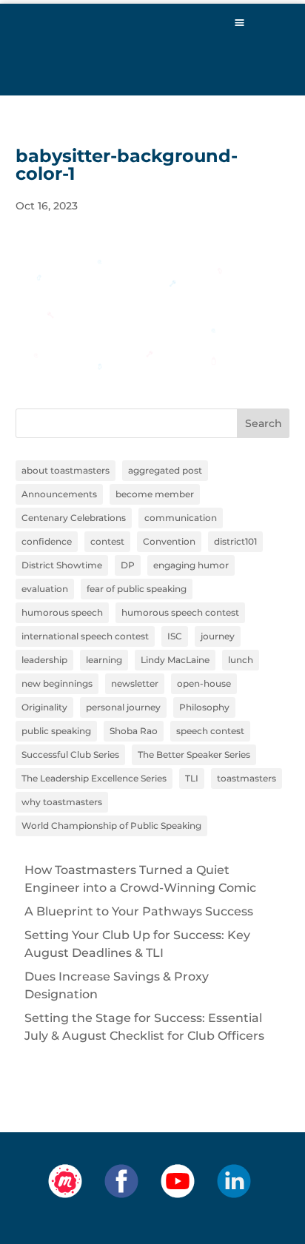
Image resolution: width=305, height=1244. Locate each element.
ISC (174, 636)
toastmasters (246, 778)
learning (104, 659)
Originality (44, 707)
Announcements (59, 494)
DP (128, 565)
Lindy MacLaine (175, 659)
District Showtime (61, 565)
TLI (191, 778)
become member (154, 494)
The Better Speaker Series (194, 754)
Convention (169, 541)
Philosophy (204, 707)
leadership (44, 659)
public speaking (56, 730)
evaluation (44, 588)
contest (107, 541)
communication (180, 517)
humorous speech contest (180, 612)
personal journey (123, 707)
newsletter (134, 683)
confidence (46, 541)
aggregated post (165, 470)
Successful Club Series (70, 754)
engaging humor (191, 565)
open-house (204, 683)
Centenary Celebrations (73, 517)
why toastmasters (61, 801)
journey (218, 636)
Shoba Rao (134, 730)
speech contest (210, 730)
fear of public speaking (137, 588)
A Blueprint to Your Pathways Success (138, 911)
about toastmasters (65, 470)
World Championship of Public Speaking (111, 825)
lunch (240, 659)
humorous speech (62, 612)
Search (263, 423)
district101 (235, 541)
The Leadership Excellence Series (94, 778)
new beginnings (57, 683)
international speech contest (85, 636)
